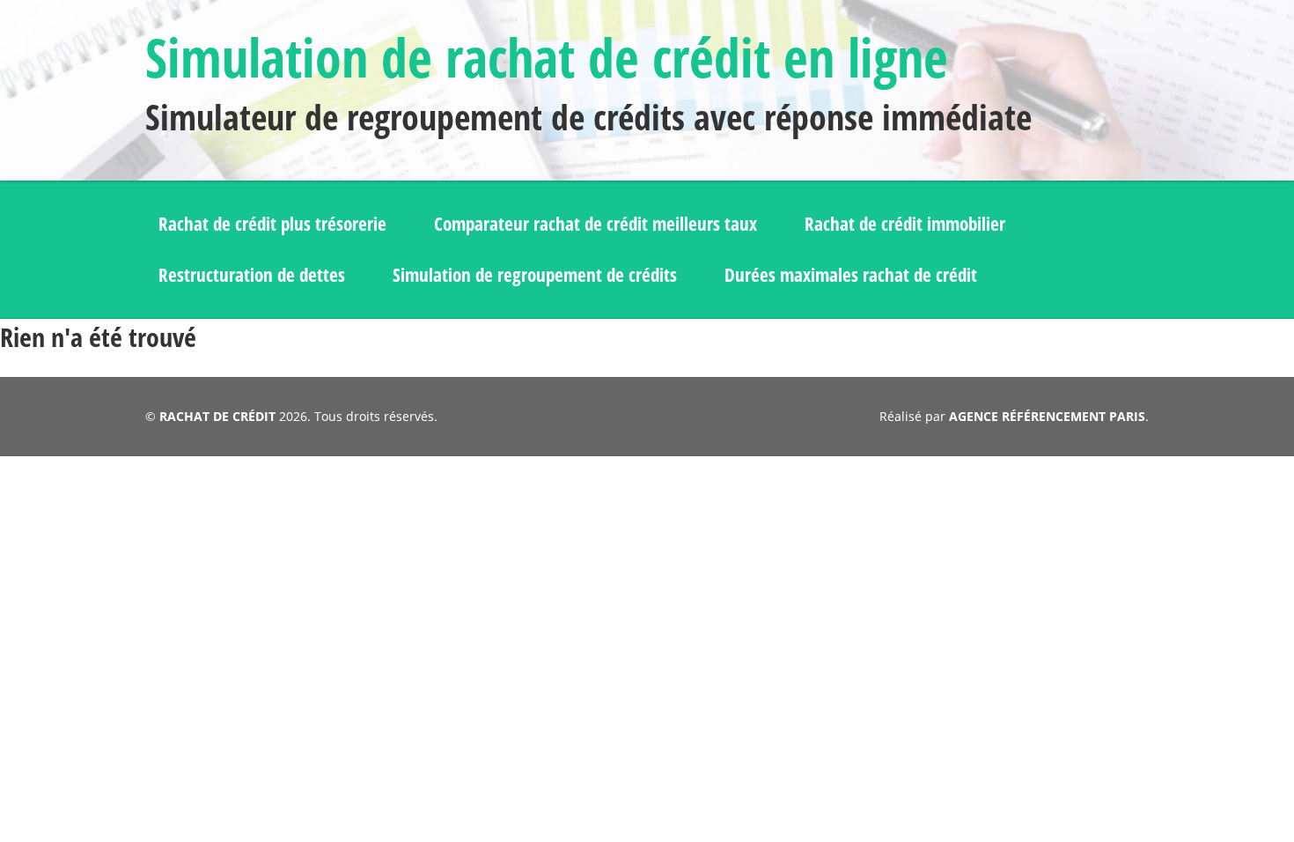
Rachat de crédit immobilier (905, 223)
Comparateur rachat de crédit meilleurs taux (595, 223)
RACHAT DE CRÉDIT (217, 416)
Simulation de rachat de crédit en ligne (546, 57)
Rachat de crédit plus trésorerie (272, 223)
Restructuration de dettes (251, 274)
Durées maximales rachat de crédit (850, 274)
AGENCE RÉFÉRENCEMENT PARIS (1047, 416)
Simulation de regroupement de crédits (535, 274)
